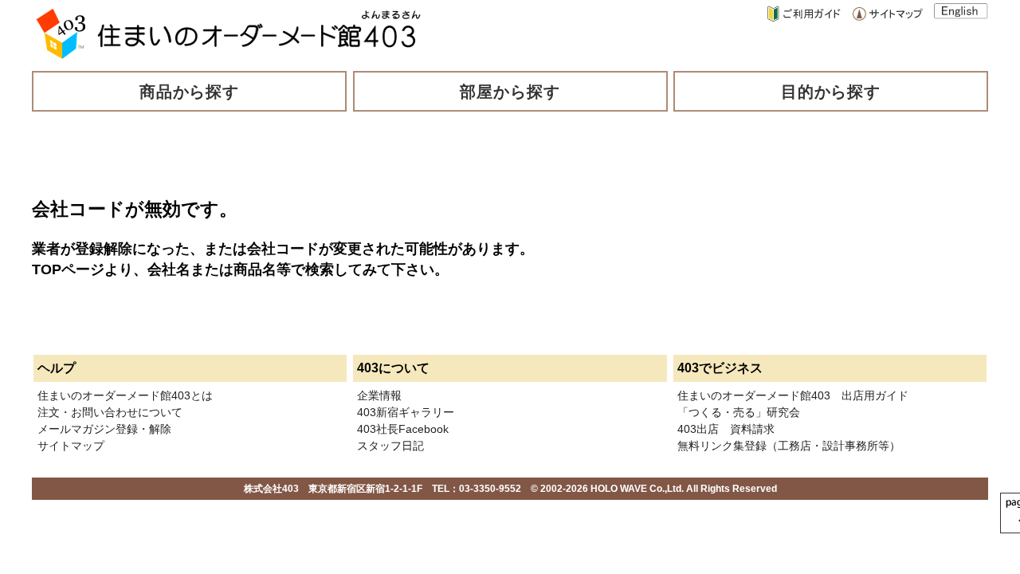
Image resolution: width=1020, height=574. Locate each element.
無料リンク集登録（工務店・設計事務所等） (788, 445)
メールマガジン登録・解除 (104, 429)
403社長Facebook (403, 429)
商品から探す (189, 91)
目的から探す (831, 91)
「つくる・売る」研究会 (738, 412)
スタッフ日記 (390, 445)
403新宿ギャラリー (405, 412)
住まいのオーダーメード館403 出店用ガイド (792, 395)
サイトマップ (70, 445)
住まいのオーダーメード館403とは (125, 395)
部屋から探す (510, 91)
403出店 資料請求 (726, 429)
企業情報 (379, 395)
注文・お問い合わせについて (109, 412)
